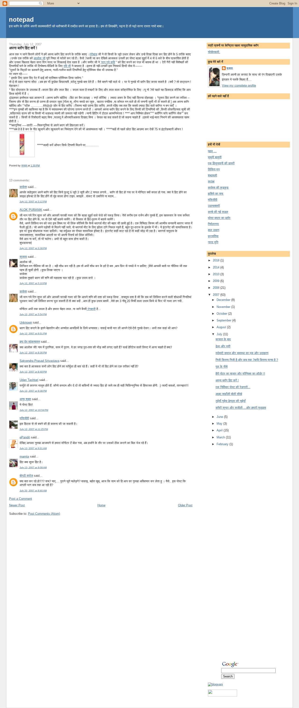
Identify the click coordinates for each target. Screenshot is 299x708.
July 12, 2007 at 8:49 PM (33, 371)
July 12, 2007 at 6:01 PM (33, 333)
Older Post (185, 505)
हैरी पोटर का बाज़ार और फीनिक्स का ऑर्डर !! (240, 373)
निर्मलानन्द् (213, 224)
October (222, 313)
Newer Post (17, 505)
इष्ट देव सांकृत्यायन (30, 341)
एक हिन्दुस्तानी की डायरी (221, 163)
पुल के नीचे (222, 366)
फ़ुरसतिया (213, 236)
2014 (216, 267)
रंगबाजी (91, 309)
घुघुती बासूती (214, 157)
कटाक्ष (211, 181)
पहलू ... (212, 151)
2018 (216, 260)
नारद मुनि (213, 242)
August (222, 327)
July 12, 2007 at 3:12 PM (33, 201)
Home (101, 505)
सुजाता (23, 256)
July (220, 334)
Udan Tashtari (29, 380)
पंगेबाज (93, 54)
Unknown (26, 322)
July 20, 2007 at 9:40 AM (33, 490)
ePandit (25, 437)
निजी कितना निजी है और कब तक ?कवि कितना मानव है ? (247, 360)
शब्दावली (212, 175)
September (224, 320)
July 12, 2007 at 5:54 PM (33, 314)
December (224, 300)
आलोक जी (39, 58)
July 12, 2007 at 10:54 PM (34, 410)
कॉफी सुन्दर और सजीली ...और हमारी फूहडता (241, 407)
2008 (216, 287)
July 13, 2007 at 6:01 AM (33, 448)
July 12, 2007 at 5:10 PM (33, 283)
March (221, 437)
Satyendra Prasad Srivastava (39, 361)
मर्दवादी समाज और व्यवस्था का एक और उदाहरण (242, 353)
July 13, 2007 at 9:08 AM (33, 467)
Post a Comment (20, 498)
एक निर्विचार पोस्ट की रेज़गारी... (233, 387)
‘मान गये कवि (108, 62)
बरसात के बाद (223, 339)
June (220, 417)
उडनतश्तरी (214, 206)
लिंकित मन (214, 169)
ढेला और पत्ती (223, 346)
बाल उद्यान (213, 230)
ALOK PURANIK (31, 209)
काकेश (23, 187)
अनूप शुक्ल (25, 399)
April (220, 430)
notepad (21, 19)
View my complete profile (239, 85)
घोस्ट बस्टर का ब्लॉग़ (219, 218)
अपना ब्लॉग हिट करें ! (227, 380)
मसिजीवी (24, 418)
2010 (216, 274)
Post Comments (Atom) (44, 513)
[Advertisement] (226, 523)
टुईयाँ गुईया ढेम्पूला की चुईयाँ (231, 401)
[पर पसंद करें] (222, 695)
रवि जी (67, 66)
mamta (24, 456)
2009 (216, 281)
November (224, 307)
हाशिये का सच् (215, 193)
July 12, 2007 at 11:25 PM (34, 429)
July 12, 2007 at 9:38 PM (33, 391)
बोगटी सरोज (26, 475)
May (220, 423)
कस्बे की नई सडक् (218, 212)
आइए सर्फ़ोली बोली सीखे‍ (229, 394)
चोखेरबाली (214, 52)
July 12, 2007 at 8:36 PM (33, 352)
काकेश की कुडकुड (218, 187)
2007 (216, 294)
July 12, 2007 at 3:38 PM (33, 248)
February (223, 444)
